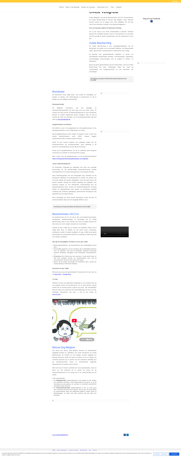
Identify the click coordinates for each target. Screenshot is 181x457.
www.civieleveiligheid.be (60, 435)
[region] (90, 453)
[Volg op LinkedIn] (127, 435)
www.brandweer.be (63, 119)
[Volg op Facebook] (151, 21)
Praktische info (102, 7)
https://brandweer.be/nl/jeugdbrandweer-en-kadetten (70, 158)
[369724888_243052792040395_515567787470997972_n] (115, 349)
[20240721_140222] (115, 132)
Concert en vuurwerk (88, 7)
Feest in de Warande (72, 7)
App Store (57, 274)
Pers (112, 7)
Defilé (61, 7)
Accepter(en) (174, 454)
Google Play (67, 274)
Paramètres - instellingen (160, 454)
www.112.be (56, 294)
